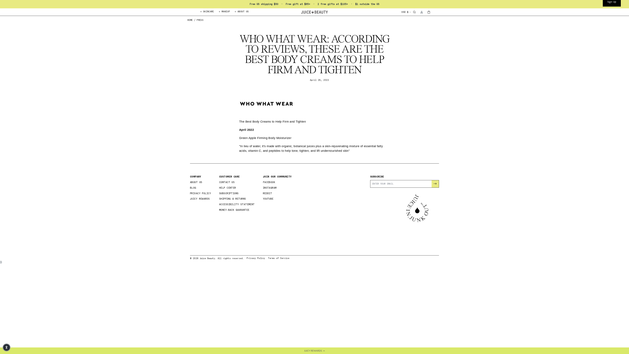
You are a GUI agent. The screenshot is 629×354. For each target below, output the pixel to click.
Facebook (269, 182)
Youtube (268, 198)
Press (200, 20)
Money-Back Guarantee (234, 210)
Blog (193, 187)
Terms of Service (278, 258)
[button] (6, 347)
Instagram (270, 187)
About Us (196, 182)
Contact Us (227, 182)
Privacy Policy (200, 193)
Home (190, 20)
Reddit (267, 193)
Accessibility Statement (237, 204)
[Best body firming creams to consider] (314, 103)
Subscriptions (229, 193)
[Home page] (314, 12)
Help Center (227, 187)
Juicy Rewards (200, 198)
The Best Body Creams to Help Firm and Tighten (272, 121)
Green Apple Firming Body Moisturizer (265, 138)
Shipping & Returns (232, 198)
